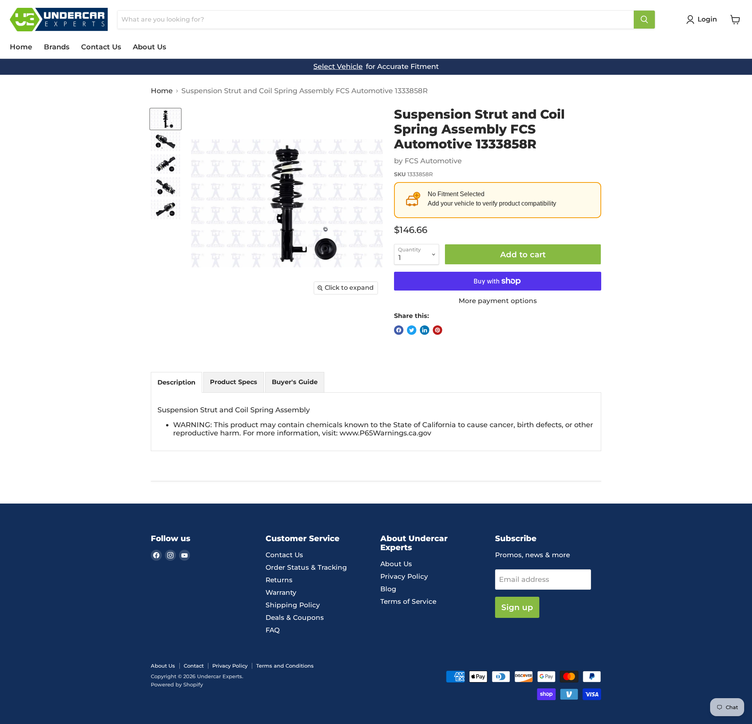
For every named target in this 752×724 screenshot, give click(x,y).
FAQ (273, 630)
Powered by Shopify (177, 684)
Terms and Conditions (285, 666)
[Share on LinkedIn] (424, 330)
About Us (149, 47)
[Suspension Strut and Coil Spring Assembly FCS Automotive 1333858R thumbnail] (165, 119)
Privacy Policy (404, 576)
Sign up (517, 607)
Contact (194, 666)
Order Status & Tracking (306, 567)
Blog (388, 589)
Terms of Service (408, 601)
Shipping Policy (293, 605)
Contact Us (101, 47)
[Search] (644, 20)
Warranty (281, 592)
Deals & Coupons (295, 617)
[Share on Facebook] (398, 330)
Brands (56, 47)
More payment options (498, 301)
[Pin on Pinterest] (437, 330)
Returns (279, 580)
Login (707, 19)
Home (21, 47)
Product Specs (233, 382)
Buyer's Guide (295, 382)
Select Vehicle (338, 67)
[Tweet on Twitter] (411, 330)
